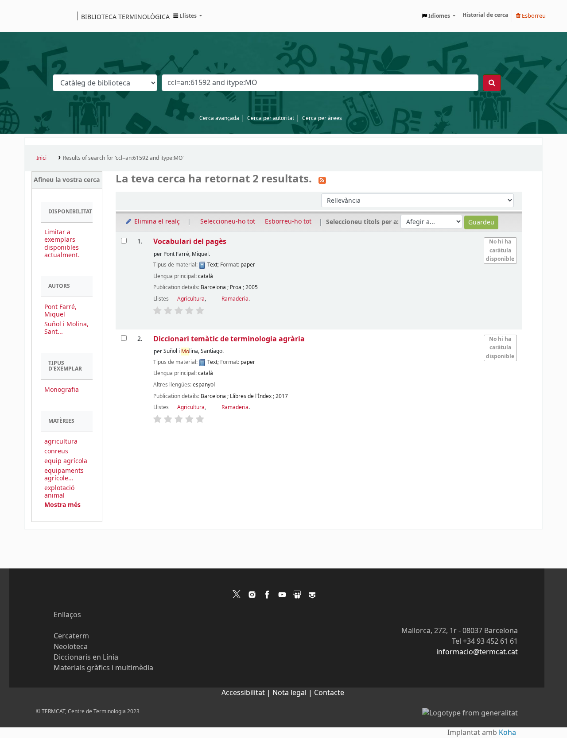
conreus (56, 451)
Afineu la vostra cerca (67, 180)
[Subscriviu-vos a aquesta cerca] (322, 179)
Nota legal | (293, 693)
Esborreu (533, 16)
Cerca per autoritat (270, 118)
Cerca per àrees (322, 118)
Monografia (61, 389)
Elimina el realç (156, 221)
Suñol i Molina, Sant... (66, 328)
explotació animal (59, 491)
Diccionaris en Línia (86, 657)
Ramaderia (235, 299)
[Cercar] (492, 82)
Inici (41, 158)
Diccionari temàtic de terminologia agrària (229, 339)
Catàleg (34, 16)
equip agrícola (65, 461)
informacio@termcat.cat (477, 652)
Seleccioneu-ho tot (227, 221)
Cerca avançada (219, 118)
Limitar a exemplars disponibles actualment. (62, 243)
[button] (187, 15)
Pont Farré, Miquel (60, 310)
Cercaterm (71, 636)
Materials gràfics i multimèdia (103, 668)
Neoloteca (71, 646)
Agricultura (191, 299)
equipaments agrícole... (64, 474)
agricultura (61, 441)
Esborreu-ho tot (288, 221)
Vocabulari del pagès (189, 241)
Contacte (329, 693)
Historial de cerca (485, 15)
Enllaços (67, 615)
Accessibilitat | (246, 693)
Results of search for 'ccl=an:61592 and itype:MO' (123, 158)
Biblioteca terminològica (125, 16)
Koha (507, 732)
